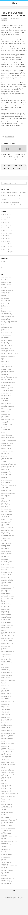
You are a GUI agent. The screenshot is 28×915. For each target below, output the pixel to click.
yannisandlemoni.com (6, 424)
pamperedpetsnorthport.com (8, 430)
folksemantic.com (5, 414)
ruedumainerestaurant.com (7, 567)
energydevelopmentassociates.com (9, 382)
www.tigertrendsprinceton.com (8, 730)
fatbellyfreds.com (5, 809)
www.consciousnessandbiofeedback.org (10, 793)
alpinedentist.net (5, 343)
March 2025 (5, 241)
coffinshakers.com (5, 585)
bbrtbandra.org (4, 330)
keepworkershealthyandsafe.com (9, 321)
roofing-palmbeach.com (6, 393)
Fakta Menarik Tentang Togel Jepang (11, 202)
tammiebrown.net (5, 606)
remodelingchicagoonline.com (8, 769)
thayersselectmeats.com (7, 695)
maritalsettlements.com (6, 624)
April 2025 (5, 238)
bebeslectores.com (5, 372)
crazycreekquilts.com (6, 548)
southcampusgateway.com (7, 350)
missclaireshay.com (6, 277)
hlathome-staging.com (6, 456)
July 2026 (5, 217)
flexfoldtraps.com (5, 741)
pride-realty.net (4, 843)
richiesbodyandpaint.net (6, 282)
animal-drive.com (5, 690)
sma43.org (3, 767)
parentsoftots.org (5, 706)
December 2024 (6, 249)
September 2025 (6, 233)
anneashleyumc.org (5, 748)
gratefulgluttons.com (6, 508)
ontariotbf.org (4, 318)
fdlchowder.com (5, 759)
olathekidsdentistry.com (6, 435)
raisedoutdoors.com (6, 403)
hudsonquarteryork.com (7, 812)
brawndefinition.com (6, 545)
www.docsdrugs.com (6, 756)
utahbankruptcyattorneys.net (7, 406)
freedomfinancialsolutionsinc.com (9, 740)
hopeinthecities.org (5, 506)
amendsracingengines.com (7, 743)
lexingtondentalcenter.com (7, 459)
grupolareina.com (5, 364)
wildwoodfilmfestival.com (7, 355)
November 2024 (6, 251)
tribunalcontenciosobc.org (7, 535)
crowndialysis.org (5, 463)
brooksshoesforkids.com (7, 693)
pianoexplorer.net (5, 798)
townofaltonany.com (6, 629)
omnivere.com (4, 297)
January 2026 (6, 227)
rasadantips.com (5, 298)
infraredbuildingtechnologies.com (9, 377)
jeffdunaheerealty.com (6, 736)
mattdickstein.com (5, 716)
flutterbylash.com (5, 846)
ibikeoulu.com (4, 583)
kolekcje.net (4, 477)
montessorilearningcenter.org (8, 828)
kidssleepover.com (5, 306)
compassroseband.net (6, 687)
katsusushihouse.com (6, 564)
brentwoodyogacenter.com (7, 770)
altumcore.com (4, 688)
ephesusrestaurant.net (6, 806)
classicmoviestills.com (6, 514)
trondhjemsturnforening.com (8, 820)
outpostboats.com (5, 503)
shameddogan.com (5, 704)
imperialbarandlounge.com (7, 401)
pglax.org (3, 630)
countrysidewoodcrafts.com (8, 314)
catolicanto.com (5, 479)
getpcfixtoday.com (5, 329)
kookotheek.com (5, 347)
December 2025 (6, 230)
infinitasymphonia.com (6, 561)
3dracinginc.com (5, 525)
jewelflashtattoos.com (6, 327)
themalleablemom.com (6, 591)
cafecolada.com (5, 516)
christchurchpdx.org (6, 551)
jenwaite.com (4, 851)
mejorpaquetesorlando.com (7, 438)
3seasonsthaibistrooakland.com (8, 485)
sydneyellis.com (5, 461)
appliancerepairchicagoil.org (7, 316)
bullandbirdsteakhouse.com (7, 762)
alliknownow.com (5, 532)
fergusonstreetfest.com (6, 830)
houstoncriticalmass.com (7, 527)
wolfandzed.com (5, 782)
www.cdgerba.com (5, 815)
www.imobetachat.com (6, 714)
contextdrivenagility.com (6, 582)
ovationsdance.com (6, 474)
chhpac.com (4, 869)
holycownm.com (5, 649)
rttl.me (14, 3)
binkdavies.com (5, 550)
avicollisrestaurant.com (6, 662)
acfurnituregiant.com (6, 293)
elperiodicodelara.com (6, 281)
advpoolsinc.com (5, 669)
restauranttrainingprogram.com (8, 464)
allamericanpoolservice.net (7, 466)
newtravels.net (4, 308)
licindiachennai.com (6, 284)
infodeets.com (4, 287)
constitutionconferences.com (8, 680)
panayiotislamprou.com (6, 348)
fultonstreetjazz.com (6, 359)
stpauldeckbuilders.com (6, 751)
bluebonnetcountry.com (6, 332)
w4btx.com (4, 442)
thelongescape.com (5, 609)
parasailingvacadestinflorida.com (9, 841)
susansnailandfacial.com (7, 727)
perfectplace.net (5, 484)
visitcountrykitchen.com (6, 616)
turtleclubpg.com (5, 653)
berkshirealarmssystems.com (8, 419)
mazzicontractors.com (6, 803)
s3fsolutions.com (5, 385)
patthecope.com (5, 682)
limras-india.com (5, 279)
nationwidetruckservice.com (7, 651)
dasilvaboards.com (5, 538)
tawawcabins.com (5, 413)
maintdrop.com (5, 337)
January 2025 (6, 246)
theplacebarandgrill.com (6, 666)
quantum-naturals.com (6, 827)
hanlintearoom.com (5, 848)
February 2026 (6, 225)
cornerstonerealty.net (6, 791)
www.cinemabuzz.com (6, 785)
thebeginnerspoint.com (6, 519)
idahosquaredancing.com (7, 411)
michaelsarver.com (5, 453)
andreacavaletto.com (6, 492)
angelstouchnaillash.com (7, 443)
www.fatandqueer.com (6, 746)
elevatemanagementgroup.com (8, 852)
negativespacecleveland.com (8, 632)
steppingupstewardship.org (7, 774)
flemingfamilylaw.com (6, 857)
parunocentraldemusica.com (8, 817)
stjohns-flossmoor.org (6, 640)
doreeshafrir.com (5, 577)
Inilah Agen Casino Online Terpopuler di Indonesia (14, 204)
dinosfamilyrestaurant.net (7, 376)
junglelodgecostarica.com (7, 612)
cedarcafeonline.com (6, 292)
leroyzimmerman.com (6, 854)
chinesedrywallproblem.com (7, 637)
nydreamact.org (5, 324)
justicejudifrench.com (6, 588)
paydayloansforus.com (6, 310)
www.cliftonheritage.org (6, 765)
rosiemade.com (5, 432)
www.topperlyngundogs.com (8, 733)
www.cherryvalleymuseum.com (8, 366)
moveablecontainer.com (6, 363)
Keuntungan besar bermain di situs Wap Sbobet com (14, 192)
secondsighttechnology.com (8, 451)
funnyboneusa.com (5, 641)
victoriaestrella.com (5, 656)
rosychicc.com (4, 501)
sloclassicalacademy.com (7, 537)
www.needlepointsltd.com (7, 761)
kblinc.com (3, 427)
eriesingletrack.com (5, 429)
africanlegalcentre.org (6, 562)
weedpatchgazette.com (6, 426)
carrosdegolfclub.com (6, 380)
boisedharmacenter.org (6, 495)
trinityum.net (4, 801)
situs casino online (9, 136)
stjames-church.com (6, 574)
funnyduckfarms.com (6, 849)
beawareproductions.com (7, 580)
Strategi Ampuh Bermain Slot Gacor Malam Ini (6, 156)
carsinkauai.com (5, 838)
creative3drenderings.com (7, 707)
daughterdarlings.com (6, 285)
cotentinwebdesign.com (6, 368)
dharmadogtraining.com (7, 870)
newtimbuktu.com (5, 300)
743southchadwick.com (7, 390)
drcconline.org (4, 664)
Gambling (4, 20)
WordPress (13, 899)
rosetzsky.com (4, 569)
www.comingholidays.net (7, 521)
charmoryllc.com (5, 524)
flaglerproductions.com (6, 543)
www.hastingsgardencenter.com (8, 796)
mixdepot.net (4, 786)
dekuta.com (4, 783)
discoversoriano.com (6, 517)
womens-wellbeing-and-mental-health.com (11, 471)
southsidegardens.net (6, 799)
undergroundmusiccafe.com (8, 881)
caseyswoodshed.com (6, 675)
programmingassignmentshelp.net (9, 305)
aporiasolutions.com (6, 696)
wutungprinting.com (6, 622)
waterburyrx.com (5, 667)
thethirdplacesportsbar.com (7, 804)
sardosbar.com (5, 416)
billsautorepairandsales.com (7, 825)
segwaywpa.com (5, 698)
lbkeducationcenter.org (6, 480)
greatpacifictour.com (6, 654)
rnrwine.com (4, 859)
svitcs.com (4, 683)
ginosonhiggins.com (6, 620)
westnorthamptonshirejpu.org (8, 356)
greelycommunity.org (6, 566)
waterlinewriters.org (5, 703)
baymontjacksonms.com (7, 627)
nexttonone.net (4, 722)
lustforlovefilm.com (5, 558)
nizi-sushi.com (4, 601)
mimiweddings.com (5, 877)
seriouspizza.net (5, 685)
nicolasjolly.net (4, 559)
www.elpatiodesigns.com (7, 811)
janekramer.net (4, 600)
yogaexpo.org (4, 488)
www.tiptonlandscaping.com (8, 772)
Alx (22, 899)
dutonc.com (4, 608)
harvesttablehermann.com (7, 379)
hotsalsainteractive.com (6, 289)
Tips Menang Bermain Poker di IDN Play (11, 195)
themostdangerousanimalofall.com (9, 529)
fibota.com (3, 814)
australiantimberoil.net (6, 374)
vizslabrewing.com (5, 421)
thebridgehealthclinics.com (7, 701)
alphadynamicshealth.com (7, 844)
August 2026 (5, 214)
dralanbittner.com (5, 422)
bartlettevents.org (5, 361)
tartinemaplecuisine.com (7, 598)
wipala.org (3, 498)
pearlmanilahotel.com (6, 335)
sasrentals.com (5, 450)
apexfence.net (4, 885)
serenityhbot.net (5, 724)
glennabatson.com (5, 540)
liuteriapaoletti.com (5, 633)
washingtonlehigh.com (6, 777)
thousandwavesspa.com (7, 658)
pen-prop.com (4, 728)
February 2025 (6, 243)
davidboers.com (5, 712)
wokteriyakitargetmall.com (7, 458)
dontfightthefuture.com (6, 395)
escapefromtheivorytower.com (8, 388)
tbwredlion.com (5, 823)
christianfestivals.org (6, 614)
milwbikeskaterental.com (7, 625)
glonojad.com (4, 571)
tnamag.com (4, 691)
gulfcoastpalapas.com (6, 699)
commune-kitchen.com (6, 554)
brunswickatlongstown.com (7, 596)
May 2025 (5, 235)
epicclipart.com (4, 334)
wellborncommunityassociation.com (9, 353)
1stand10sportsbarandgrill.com (8, 440)
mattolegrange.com (5, 611)
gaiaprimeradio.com (6, 604)
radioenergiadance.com (6, 345)
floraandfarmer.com (6, 384)
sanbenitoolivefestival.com (7, 513)
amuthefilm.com (5, 556)
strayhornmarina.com (6, 542)
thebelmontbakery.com (6, 311)
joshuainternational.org (6, 725)
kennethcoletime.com (6, 593)
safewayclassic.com (6, 313)
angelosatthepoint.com (6, 670)
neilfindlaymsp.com (5, 661)
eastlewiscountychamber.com (8, 533)
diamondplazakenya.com (7, 822)
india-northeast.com (6, 392)
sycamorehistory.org (6, 790)
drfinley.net (3, 856)
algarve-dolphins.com (6, 617)
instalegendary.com (5, 319)
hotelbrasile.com (5, 358)
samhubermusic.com (6, 883)
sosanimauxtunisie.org (6, 340)
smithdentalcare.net (5, 880)
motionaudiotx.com (5, 872)
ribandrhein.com (5, 475)
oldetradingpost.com (6, 369)
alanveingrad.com (5, 619)
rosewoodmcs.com (6, 788)
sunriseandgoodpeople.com (7, 635)
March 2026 (5, 222)
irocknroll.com (4, 408)
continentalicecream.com (7, 546)
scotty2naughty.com (6, 575)
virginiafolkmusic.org (6, 472)
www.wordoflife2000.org (7, 409)
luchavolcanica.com (6, 648)
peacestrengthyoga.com (7, 738)
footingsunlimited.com (6, 753)
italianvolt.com (4, 417)
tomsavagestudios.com (6, 469)
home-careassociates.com (7, 490)
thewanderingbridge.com (7, 590)
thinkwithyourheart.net (6, 405)
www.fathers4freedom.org (7, 732)
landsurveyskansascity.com (7, 749)
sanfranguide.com (5, 522)
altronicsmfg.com (5, 301)
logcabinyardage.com (6, 711)
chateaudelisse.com (6, 351)
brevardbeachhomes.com (7, 387)
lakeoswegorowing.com (6, 861)
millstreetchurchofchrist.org (7, 840)
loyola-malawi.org (5, 500)
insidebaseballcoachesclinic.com (9, 836)
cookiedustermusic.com (7, 643)
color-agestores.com (6, 496)
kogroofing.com (5, 342)
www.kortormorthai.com (7, 745)
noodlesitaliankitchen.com (7, 322)
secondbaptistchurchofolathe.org (9, 865)
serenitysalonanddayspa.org (7, 290)
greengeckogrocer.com (6, 455)
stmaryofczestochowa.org (7, 587)
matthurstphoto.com (6, 833)
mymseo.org (4, 867)
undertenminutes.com (6, 295)
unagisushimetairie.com (6, 326)
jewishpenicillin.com (6, 467)
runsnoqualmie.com (6, 754)
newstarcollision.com (6, 448)
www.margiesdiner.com (6, 757)
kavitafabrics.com (5, 646)
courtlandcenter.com (6, 659)
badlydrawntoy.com (5, 717)
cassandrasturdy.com (6, 511)
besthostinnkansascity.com (7, 878)
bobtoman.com (5, 339)
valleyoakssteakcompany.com (8, 674)
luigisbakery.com (5, 778)
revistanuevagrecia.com (6, 572)
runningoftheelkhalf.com (7, 735)
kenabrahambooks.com (6, 553)
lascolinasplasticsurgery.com (8, 764)
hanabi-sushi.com (5, 780)
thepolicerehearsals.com (7, 530)
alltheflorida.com (5, 835)
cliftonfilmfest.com (5, 400)
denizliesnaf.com (5, 678)
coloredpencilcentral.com (7, 398)
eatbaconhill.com (5, 303)
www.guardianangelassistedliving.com (10, 819)
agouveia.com (4, 864)
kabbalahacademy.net (6, 445)
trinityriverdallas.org (5, 482)
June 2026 (5, 219)
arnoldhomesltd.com (6, 397)
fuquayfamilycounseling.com (8, 862)
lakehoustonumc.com (6, 719)
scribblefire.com (5, 487)
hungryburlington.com (6, 595)
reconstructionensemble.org (7, 645)
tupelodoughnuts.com (6, 434)
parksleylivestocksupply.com (8, 493)
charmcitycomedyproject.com (8, 579)
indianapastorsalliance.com (7, 672)
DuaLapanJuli (16, 18)
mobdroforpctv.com (6, 509)
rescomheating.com (6, 875)
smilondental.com (5, 446)
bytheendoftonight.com (6, 504)
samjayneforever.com (6, 832)
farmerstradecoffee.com (7, 709)
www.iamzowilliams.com (7, 794)
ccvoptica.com (4, 775)
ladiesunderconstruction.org (7, 371)
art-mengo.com (5, 603)
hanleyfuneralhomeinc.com (7, 437)
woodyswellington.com (6, 807)
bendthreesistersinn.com (7, 638)
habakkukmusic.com (6, 720)
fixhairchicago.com (5, 677)
